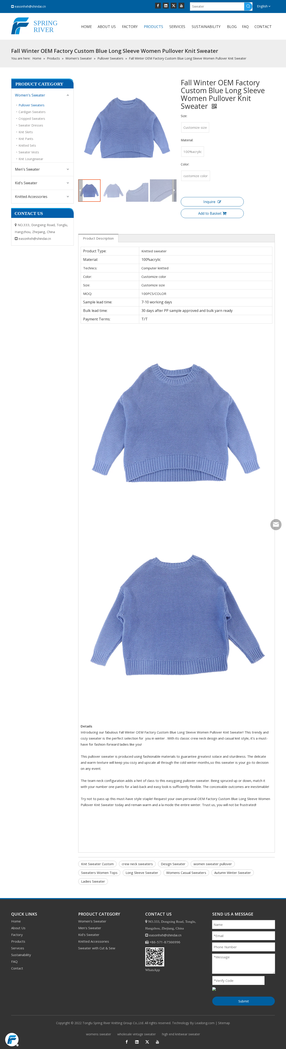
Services (17, 948)
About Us (18, 928)
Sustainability (21, 954)
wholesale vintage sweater (136, 1034)
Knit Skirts (26, 132)
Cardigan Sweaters (32, 112)
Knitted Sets (27, 145)
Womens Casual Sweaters (186, 872)
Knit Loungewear (31, 159)
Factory (17, 934)
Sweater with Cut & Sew (96, 948)
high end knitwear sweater (181, 1034)
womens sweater (98, 1034)
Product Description (98, 238)
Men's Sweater (27, 169)
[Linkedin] (166, 5)
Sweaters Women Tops (99, 872)
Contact (17, 968)
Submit (243, 1001)
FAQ (14, 961)
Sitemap (224, 1023)
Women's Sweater (30, 95)
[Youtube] (181, 5)
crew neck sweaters (137, 864)
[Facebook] (158, 5)
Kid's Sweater (26, 182)
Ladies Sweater (93, 881)
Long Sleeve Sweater (142, 872)
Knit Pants (26, 139)
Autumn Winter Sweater (232, 872)
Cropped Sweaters (32, 118)
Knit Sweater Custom (97, 864)
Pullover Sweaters (31, 105)
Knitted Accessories (31, 196)
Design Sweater (173, 864)
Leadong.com (204, 1023)
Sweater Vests (29, 152)
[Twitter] (174, 5)
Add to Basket (209, 213)
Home (16, 921)
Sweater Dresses (31, 125)
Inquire (209, 201)
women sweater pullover (212, 864)
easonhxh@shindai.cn (30, 6)
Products (18, 941)
